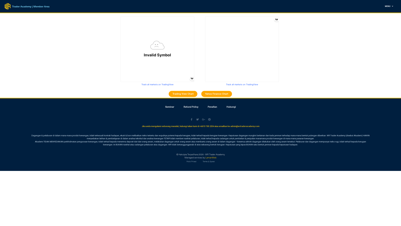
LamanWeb (210, 157)
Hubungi (231, 106)
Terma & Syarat (209, 161)
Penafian (212, 106)
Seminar (169, 106)
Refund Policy (191, 106)
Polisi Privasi (191, 161)
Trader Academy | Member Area (30, 6)
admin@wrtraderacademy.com (244, 126)
